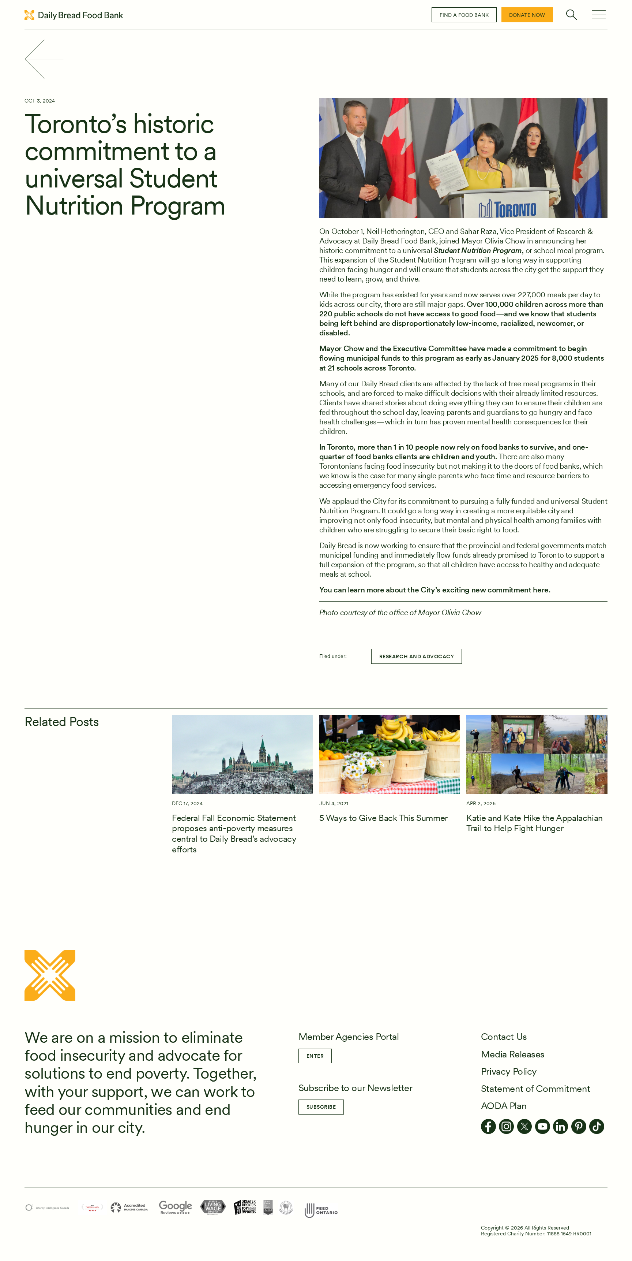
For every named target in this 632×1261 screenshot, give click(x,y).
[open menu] (598, 14)
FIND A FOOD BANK (464, 15)
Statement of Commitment (535, 1088)
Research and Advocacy (416, 656)
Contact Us (504, 1036)
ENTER (315, 1056)
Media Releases (513, 1054)
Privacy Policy (509, 1071)
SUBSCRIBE (321, 1107)
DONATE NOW (527, 15)
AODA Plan (503, 1105)
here (541, 589)
